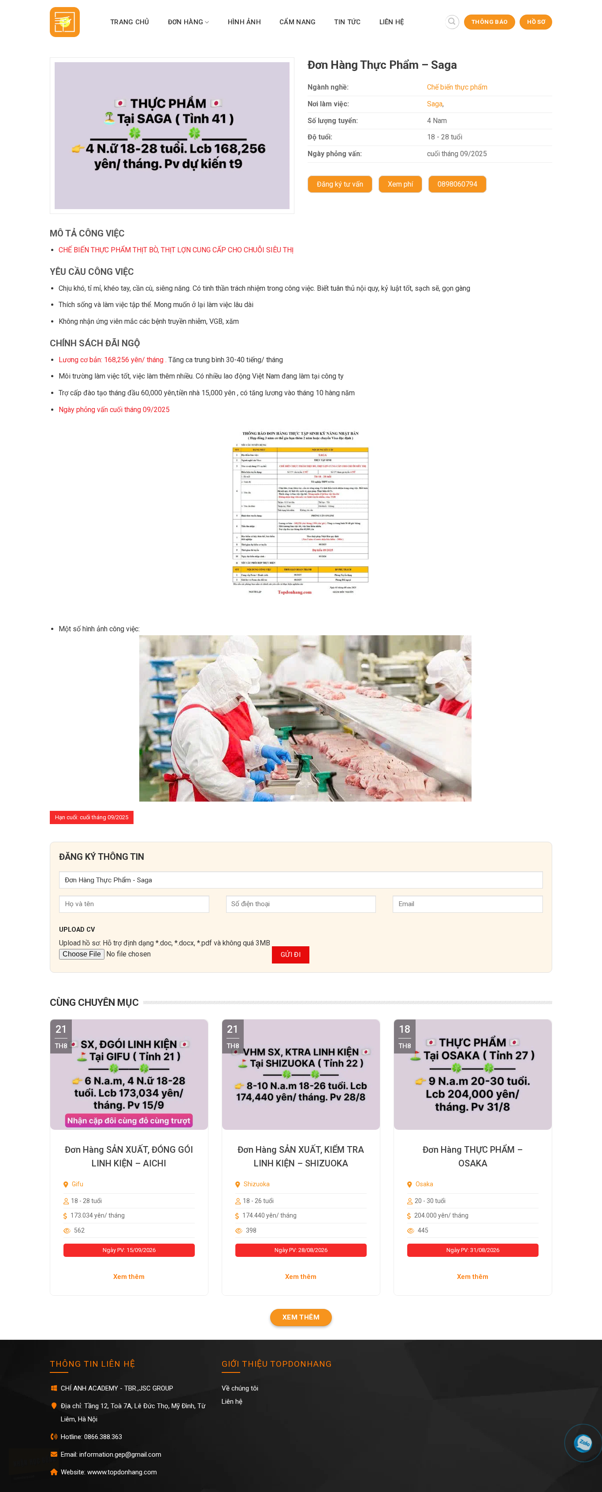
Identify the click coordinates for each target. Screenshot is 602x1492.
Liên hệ (391, 22)
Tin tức (347, 22)
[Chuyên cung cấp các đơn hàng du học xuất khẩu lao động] (70, 22)
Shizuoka (256, 1184)
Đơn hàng (185, 22)
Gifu (77, 1184)
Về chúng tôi (240, 1388)
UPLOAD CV (77, 929)
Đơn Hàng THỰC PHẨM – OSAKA (473, 1156)
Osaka (423, 1184)
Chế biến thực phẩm (457, 87)
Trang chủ (129, 22)
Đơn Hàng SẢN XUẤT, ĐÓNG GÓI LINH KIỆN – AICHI (129, 1156)
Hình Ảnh (244, 22)
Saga (434, 104)
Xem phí (400, 184)
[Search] (452, 22)
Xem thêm (129, 1277)
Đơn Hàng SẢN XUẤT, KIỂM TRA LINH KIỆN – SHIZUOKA (301, 1156)
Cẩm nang (297, 22)
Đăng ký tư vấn (340, 184)
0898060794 (457, 184)
